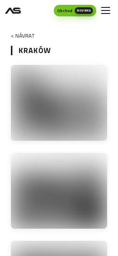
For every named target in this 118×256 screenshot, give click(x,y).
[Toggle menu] (105, 10)
